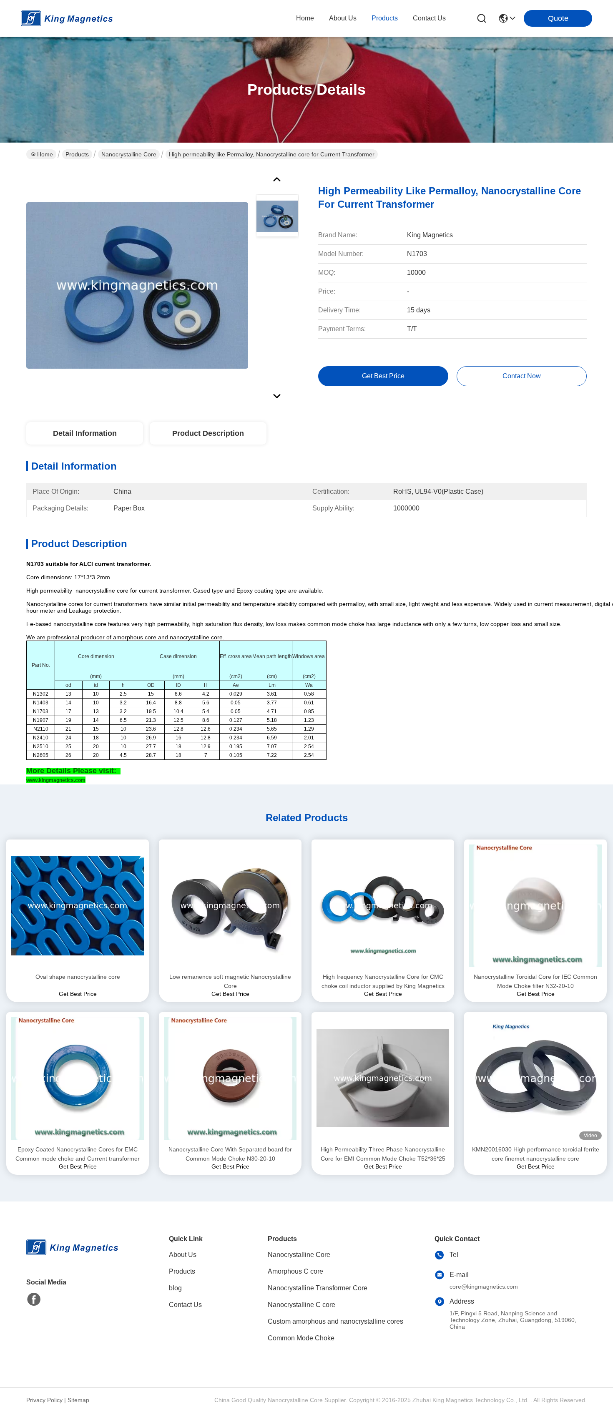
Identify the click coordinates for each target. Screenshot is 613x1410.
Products (77, 154)
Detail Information (85, 433)
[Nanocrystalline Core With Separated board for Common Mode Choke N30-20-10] (230, 1078)
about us (343, 18)
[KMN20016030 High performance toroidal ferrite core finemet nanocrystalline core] (535, 1078)
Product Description (208, 433)
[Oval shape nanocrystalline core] (77, 905)
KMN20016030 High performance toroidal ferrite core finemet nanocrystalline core (535, 1154)
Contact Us (185, 1304)
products (385, 18)
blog (175, 1288)
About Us (182, 1254)
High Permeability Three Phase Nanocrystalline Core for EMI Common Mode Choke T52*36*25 (383, 1154)
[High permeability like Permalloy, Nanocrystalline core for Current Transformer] (137, 285)
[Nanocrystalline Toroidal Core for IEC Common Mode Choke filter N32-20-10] (535, 905)
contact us (429, 18)
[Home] (72, 1257)
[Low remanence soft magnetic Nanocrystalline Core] (230, 905)
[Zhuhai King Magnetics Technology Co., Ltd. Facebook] (33, 1299)
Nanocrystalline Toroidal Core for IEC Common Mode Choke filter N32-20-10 (535, 981)
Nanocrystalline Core (128, 154)
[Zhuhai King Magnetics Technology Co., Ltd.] (67, 18)
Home (305, 18)
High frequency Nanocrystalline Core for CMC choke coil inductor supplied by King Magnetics (383, 981)
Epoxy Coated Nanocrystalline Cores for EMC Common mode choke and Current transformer (77, 1154)
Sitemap (78, 1400)
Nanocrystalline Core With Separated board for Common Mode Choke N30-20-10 (230, 1154)
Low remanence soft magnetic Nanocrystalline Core (230, 981)
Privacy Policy (44, 1400)
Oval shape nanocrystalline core (77, 976)
